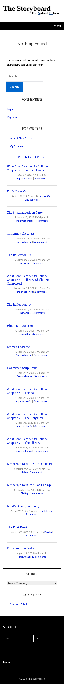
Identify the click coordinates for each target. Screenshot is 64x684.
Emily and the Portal (21, 548)
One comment (32, 199)
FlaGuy (25, 472)
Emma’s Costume (18, 347)
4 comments (38, 263)
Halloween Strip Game (22, 368)
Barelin (48, 532)
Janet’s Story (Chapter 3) (23, 506)
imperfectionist (25, 178)
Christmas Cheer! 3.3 (20, 233)
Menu (57, 25)
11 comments (39, 556)
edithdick (47, 511)
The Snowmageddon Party (25, 212)
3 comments (38, 334)
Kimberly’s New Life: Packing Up (29, 485)
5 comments (38, 312)
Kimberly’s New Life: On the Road (29, 464)
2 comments (40, 178)
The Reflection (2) (19, 255)
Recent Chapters (32, 157)
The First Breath (18, 527)
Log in (10, 109)
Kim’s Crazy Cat (17, 191)
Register (12, 117)
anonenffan (46, 196)
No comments (41, 220)
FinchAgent (25, 263)
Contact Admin (19, 604)
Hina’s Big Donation (20, 325)
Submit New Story (21, 138)
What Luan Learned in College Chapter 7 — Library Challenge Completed (28, 279)
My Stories (16, 146)
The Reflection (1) (19, 304)
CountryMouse (24, 242)
